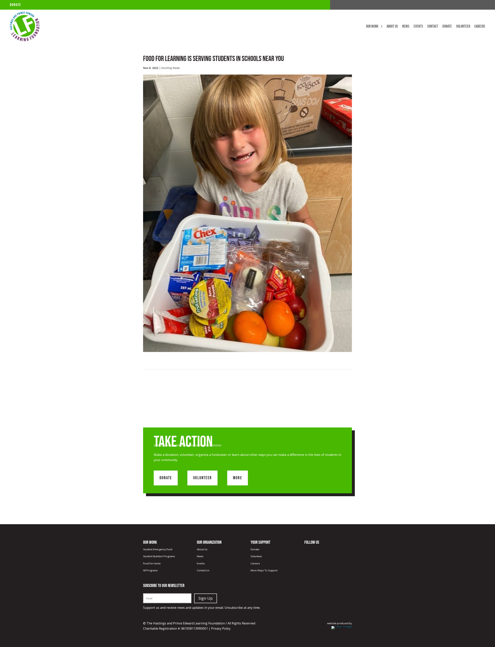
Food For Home (152, 563)
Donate (15, 5)
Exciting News (170, 68)
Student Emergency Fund (157, 549)
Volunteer (463, 27)
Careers (479, 27)
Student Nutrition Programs (159, 556)
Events (418, 27)
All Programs (150, 570)
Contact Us (203, 570)
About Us (392, 27)
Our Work (372, 27)
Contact (432, 27)
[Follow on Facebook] (466, 5)
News (405, 27)
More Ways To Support (264, 570)
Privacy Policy (220, 628)
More (237, 478)
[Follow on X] (474, 5)
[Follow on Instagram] (482, 5)
